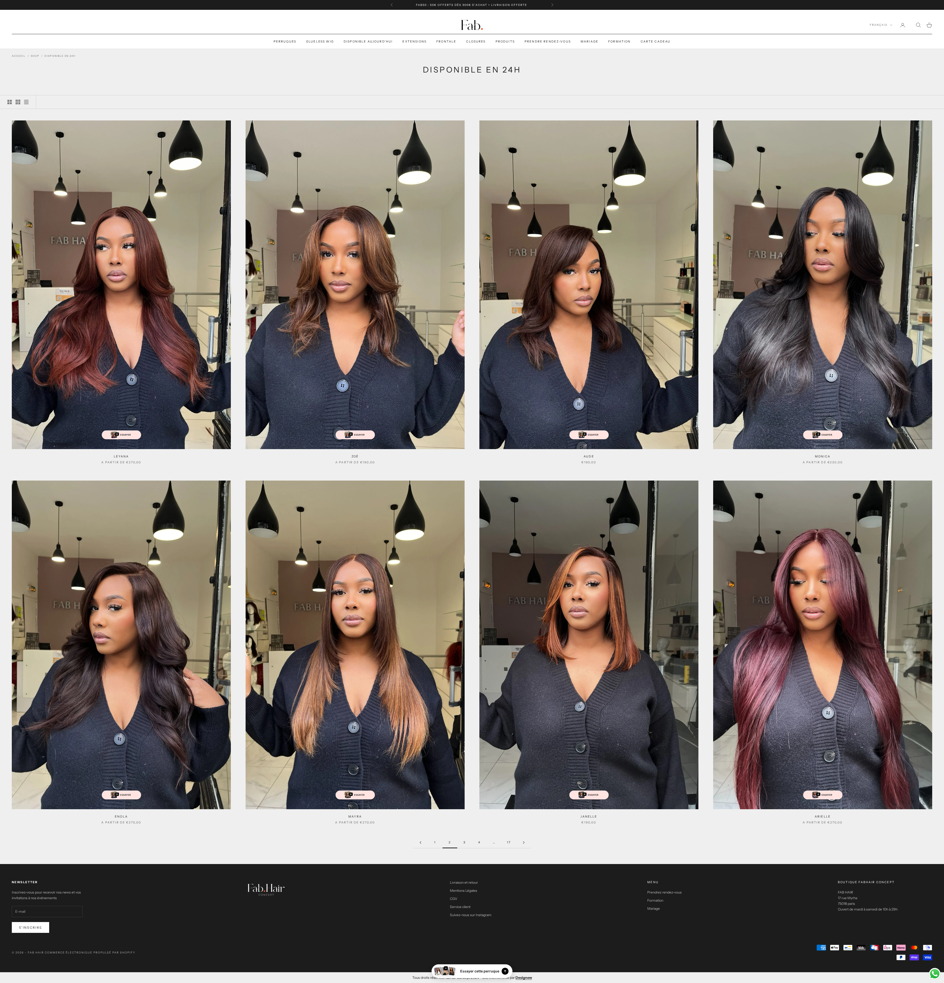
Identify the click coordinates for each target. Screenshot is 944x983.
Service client (460, 907)
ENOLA (121, 816)
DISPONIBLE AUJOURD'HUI (368, 41)
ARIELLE (823, 816)
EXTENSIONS (414, 41)
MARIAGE (589, 41)
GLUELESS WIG (320, 41)
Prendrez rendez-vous (664, 892)
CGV (453, 898)
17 (509, 842)
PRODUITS (505, 41)
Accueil (19, 56)
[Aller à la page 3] (523, 842)
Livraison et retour (464, 882)
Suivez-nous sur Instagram (470, 915)
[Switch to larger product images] (9, 102)
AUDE (589, 456)
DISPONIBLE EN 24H (59, 56)
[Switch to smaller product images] (18, 102)
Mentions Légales (463, 890)
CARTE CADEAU (656, 41)
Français (878, 25)
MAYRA (355, 816)
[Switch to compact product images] (26, 102)
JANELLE (588, 816)
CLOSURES (476, 41)
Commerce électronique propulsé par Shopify (90, 952)
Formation (655, 900)
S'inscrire (30, 927)
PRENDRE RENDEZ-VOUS (548, 41)
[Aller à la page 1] (420, 842)
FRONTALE (446, 41)
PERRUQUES (285, 41)
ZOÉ (355, 456)
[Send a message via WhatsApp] (935, 974)
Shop (35, 56)
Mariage (653, 908)
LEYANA (121, 456)
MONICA (822, 456)
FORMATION (619, 41)
